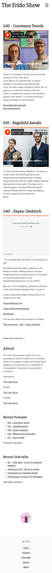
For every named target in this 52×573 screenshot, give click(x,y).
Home (26, 548)
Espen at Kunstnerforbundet (16, 308)
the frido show (7, 72)
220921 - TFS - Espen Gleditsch (23, 257)
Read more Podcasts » (14, 338)
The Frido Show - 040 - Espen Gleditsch (21, 324)
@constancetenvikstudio (14, 105)
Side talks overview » (13, 482)
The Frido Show (21, 5)
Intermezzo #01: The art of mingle (23, 469)
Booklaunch (8, 314)
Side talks (26, 557)
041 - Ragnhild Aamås (22, 123)
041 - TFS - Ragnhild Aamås (21, 169)
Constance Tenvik (18, 72)
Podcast (26, 552)
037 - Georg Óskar (16, 437)
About (26, 567)
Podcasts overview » (13, 443)
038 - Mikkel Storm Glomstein (21, 434)
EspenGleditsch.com (12, 303)
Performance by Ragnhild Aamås (22, 473)
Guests (26, 562)
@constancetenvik (11, 108)
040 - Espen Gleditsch (22, 211)
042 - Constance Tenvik (23, 26)
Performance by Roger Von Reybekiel (25, 477)
